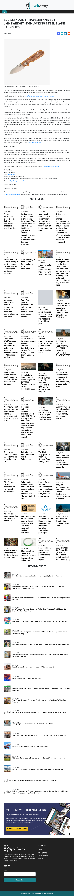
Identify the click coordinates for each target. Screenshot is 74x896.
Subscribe (19, 880)
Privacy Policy (42, 853)
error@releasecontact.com (12, 194)
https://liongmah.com (34, 143)
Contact (41, 858)
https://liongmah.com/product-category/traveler (39, 96)
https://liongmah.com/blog (51, 166)
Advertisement (43, 855)
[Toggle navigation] (4, 11)
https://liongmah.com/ (17, 181)
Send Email (11, 174)
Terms (40, 850)
